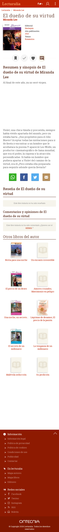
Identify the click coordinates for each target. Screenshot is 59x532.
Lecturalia (6, 10)
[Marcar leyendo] (15, 58)
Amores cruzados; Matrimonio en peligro (42, 290)
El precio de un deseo (16, 288)
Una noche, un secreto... (16, 317)
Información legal (17, 438)
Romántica (29, 39)
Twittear (35, 177)
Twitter (15, 498)
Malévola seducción (16, 374)
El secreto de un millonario (16, 347)
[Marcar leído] (24, 58)
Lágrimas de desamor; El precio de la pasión (43, 319)
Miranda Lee (18, 10)
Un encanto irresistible (42, 260)
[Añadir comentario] (42, 58)
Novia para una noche (16, 260)
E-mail (46, 177)
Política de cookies (17, 447)
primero (29, 228)
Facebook (16, 494)
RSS (13, 507)
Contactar (13, 461)
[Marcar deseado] (33, 58)
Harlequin (29, 28)
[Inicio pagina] (55, 433)
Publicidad (13, 456)
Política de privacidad (19, 443)
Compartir (24, 177)
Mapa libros (13, 477)
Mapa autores (14, 473)
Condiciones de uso (17, 452)
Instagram (16, 503)
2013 (27, 33)
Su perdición (42, 374)
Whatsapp (12, 177)
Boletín (15, 511)
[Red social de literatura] (11, 4)
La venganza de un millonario (42, 347)
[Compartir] (40, 4)
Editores (12, 482)
